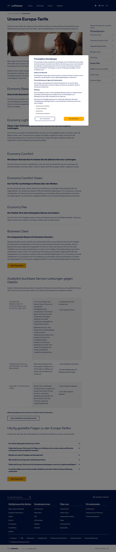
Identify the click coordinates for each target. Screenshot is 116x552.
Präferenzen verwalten (43, 113)
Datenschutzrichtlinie (42, 106)
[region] (58, 90)
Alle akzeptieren (73, 118)
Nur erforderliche (45, 118)
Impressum (39, 111)
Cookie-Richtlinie (41, 108)
